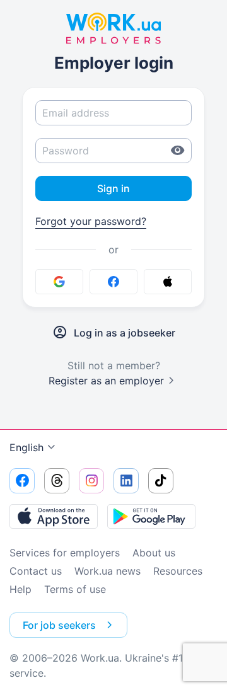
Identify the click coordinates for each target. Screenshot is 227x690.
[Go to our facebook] (22, 480)
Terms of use (75, 589)
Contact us (35, 571)
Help (20, 589)
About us (153, 552)
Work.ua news (107, 571)
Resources (177, 571)
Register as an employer (106, 380)
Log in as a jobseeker (124, 332)
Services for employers (64, 552)
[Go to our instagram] (91, 480)
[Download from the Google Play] (151, 516)
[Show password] (177, 150)
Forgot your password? (90, 221)
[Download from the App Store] (53, 516)
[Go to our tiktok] (160, 480)
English (26, 447)
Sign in (113, 188)
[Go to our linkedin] (126, 480)
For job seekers (59, 625)
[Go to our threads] (56, 480)
